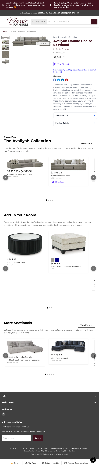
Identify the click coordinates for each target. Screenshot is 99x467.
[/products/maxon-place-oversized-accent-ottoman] (68, 244)
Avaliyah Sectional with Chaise (19, 174)
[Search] (94, 21)
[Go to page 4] (52, 200)
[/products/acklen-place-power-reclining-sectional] (25, 347)
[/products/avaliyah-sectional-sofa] (68, 165)
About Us (13, 448)
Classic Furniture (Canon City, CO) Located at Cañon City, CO (45, 451)
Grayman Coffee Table (16, 262)
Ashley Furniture (62, 49)
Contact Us (23, 448)
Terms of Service (56, 448)
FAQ (66, 448)
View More (85, 143)
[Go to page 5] (53, 374)
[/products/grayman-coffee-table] (25, 245)
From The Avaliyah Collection (65, 37)
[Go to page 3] (50, 200)
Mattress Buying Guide (79, 448)
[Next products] (93, 177)
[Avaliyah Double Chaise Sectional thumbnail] (5, 37)
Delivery (32, 448)
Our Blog (72, 451)
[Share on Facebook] (54, 80)
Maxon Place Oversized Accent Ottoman (67, 266)
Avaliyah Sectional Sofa (60, 175)
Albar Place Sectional (59, 358)
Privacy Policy (43, 448)
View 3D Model (63, 64)
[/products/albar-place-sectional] (68, 346)
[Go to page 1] (46, 200)
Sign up (38, 438)
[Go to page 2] (48, 200)
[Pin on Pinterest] (66, 80)
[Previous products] (5, 177)
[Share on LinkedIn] (62, 80)
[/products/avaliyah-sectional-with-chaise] (25, 164)
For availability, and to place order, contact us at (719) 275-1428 (74, 71)
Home (4, 32)
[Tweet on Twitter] (58, 80)
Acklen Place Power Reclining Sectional (23, 360)
